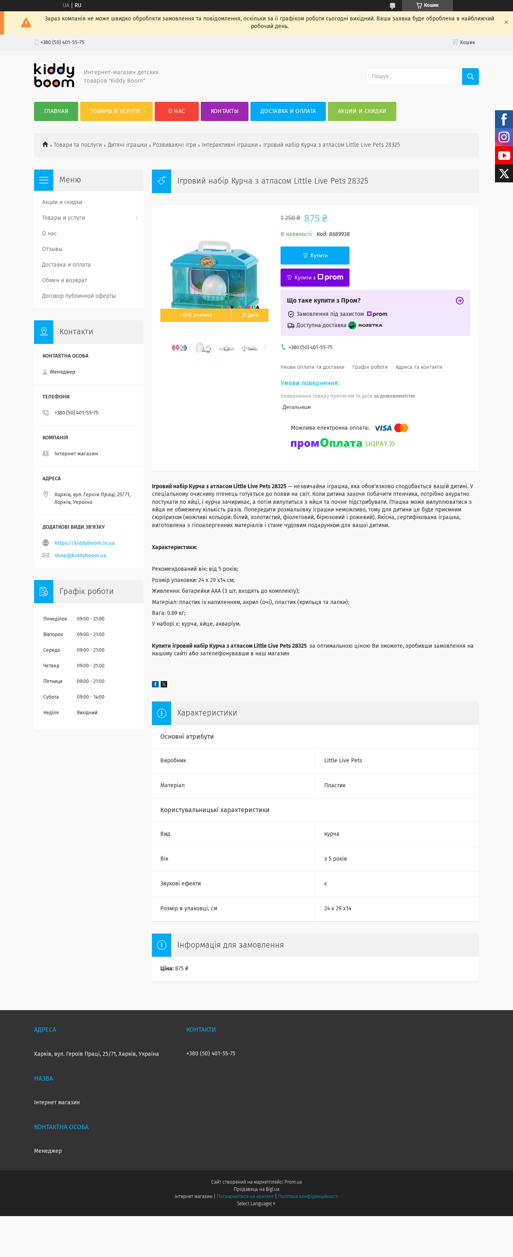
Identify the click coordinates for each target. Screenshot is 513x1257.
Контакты (224, 111)
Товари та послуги (78, 145)
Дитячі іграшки (127, 145)
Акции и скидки (362, 111)
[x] (164, 686)
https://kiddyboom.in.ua (85, 543)
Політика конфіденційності (308, 1196)
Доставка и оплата (288, 111)
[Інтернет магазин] (54, 86)
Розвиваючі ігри (174, 145)
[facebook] (155, 686)
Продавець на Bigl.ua (256, 1189)
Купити (319, 256)
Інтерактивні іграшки (230, 145)
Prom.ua (293, 1182)
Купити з (305, 278)
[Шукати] (470, 76)
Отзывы (52, 249)
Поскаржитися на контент (245, 1196)
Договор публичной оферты (79, 296)
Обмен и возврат (64, 280)
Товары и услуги (115, 111)
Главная (56, 111)
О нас (176, 111)
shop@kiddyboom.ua (80, 555)
